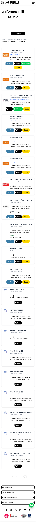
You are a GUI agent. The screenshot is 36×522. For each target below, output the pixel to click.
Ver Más (18, 67)
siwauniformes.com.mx (16, 54)
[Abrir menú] (33, 2)
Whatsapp (27, 63)
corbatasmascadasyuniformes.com (19, 99)
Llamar (18, 63)
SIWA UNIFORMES (17, 50)
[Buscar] (26, 15)
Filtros (19, 33)
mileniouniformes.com (16, 121)
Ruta (10, 63)
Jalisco (25, 39)
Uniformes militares (14, 39)
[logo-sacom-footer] (18, 514)
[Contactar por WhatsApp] (31, 505)
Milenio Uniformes (16, 117)
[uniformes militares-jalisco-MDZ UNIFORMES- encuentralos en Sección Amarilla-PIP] (6, 249)
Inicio (3, 39)
